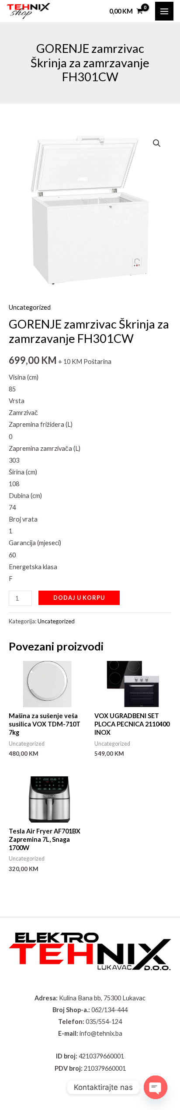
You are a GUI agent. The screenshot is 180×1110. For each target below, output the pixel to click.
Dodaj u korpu (79, 597)
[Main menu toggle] (164, 11)
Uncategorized (30, 307)
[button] (157, 143)
